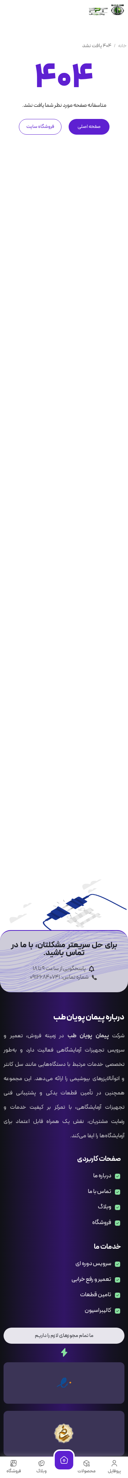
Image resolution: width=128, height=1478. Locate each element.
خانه (122, 46)
